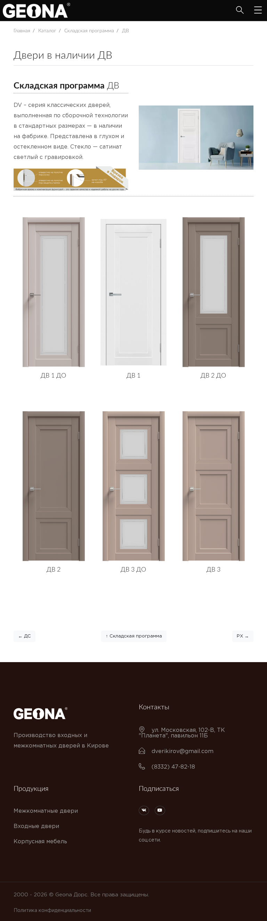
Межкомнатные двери (46, 811)
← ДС (24, 636)
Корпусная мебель (40, 841)
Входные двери (36, 826)
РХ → (243, 636)
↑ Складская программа (134, 636)
